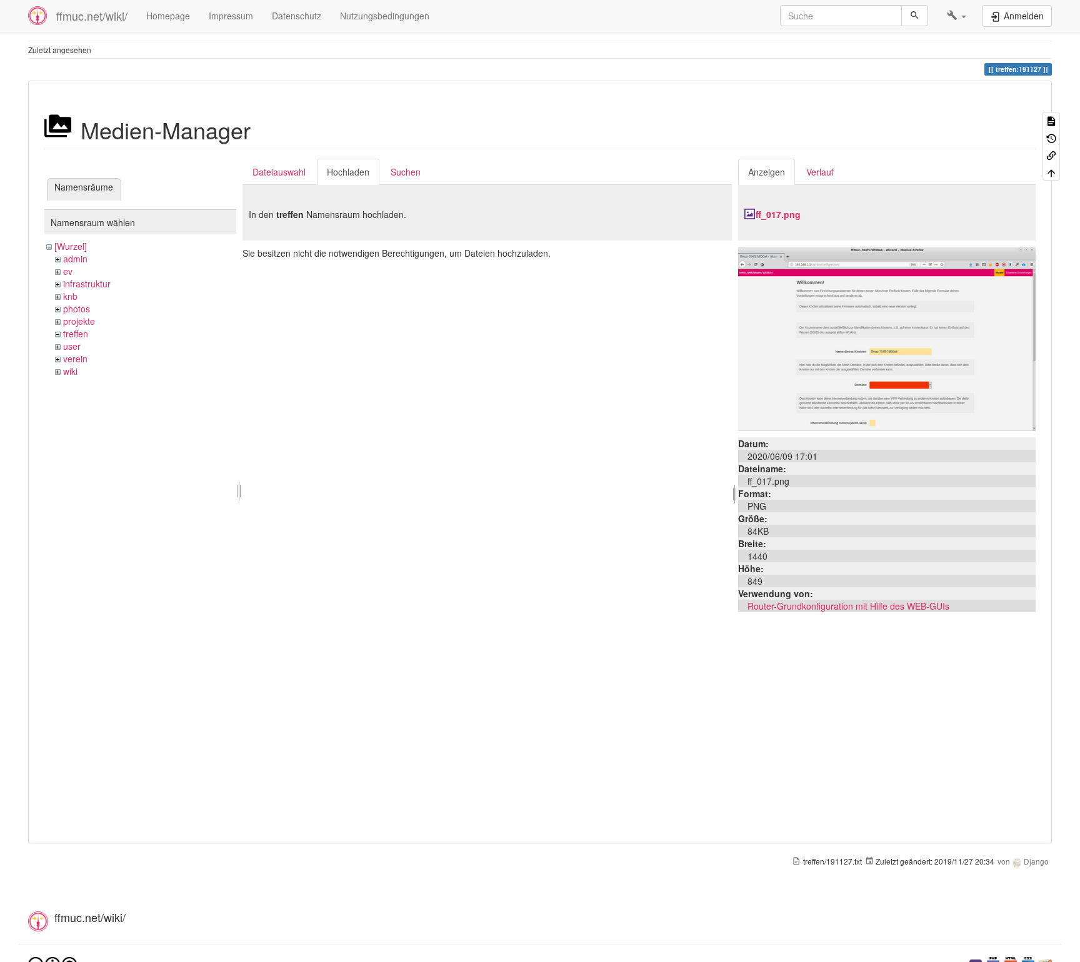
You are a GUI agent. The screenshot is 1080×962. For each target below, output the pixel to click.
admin (75, 258)
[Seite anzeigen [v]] (1051, 120)
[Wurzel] (70, 246)
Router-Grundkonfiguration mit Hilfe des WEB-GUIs (848, 606)
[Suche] (914, 15)
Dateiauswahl (279, 172)
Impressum (231, 15)
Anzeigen (766, 172)
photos (76, 308)
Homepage (168, 15)
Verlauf (820, 172)
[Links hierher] (1051, 154)
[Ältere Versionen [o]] (1051, 137)
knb (70, 296)
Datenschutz (296, 15)
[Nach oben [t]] (1051, 171)
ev (67, 271)
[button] (957, 15)
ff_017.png (778, 214)
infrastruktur (87, 283)
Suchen (406, 172)
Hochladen (348, 172)
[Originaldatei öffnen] (887, 337)
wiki (70, 371)
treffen (75, 333)
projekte (79, 321)
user (72, 346)
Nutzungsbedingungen (384, 15)
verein (75, 358)
